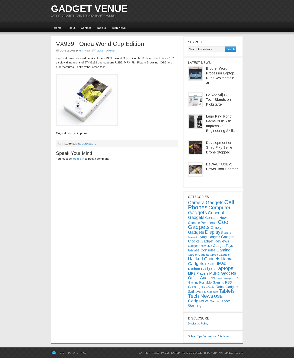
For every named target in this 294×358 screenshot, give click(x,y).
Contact (86, 27)
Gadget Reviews (215, 241)
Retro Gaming (208, 287)
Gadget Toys (223, 246)
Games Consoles (202, 250)
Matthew (84, 50)
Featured (192, 237)
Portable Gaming (211, 282)
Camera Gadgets (205, 202)
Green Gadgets (220, 254)
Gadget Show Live (200, 245)
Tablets (101, 27)
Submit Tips (195, 336)
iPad (221, 263)
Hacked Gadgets (204, 258)
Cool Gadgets (87, 144)
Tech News (119, 27)
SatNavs (194, 291)
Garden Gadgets (198, 254)
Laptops (224, 268)
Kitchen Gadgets (201, 269)
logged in (78, 158)
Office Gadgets (201, 278)
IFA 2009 (210, 264)
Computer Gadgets (209, 210)
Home (58, 27)
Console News (216, 218)
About (71, 27)
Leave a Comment (107, 50)
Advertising (210, 336)
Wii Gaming (212, 301)
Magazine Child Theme (174, 353)
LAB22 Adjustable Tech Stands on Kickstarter (220, 99)
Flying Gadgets (209, 237)
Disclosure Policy (198, 323)
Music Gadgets (222, 273)
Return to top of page (72, 353)
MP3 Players (198, 273)
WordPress (226, 353)
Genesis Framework (205, 353)
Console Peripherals (202, 222)
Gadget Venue (89, 8)
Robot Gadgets (227, 287)
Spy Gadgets (210, 291)
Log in (239, 353)
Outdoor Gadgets (224, 278)
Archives (224, 336)
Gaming (223, 250)
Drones (227, 233)
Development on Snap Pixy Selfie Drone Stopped (219, 147)
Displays (214, 232)
